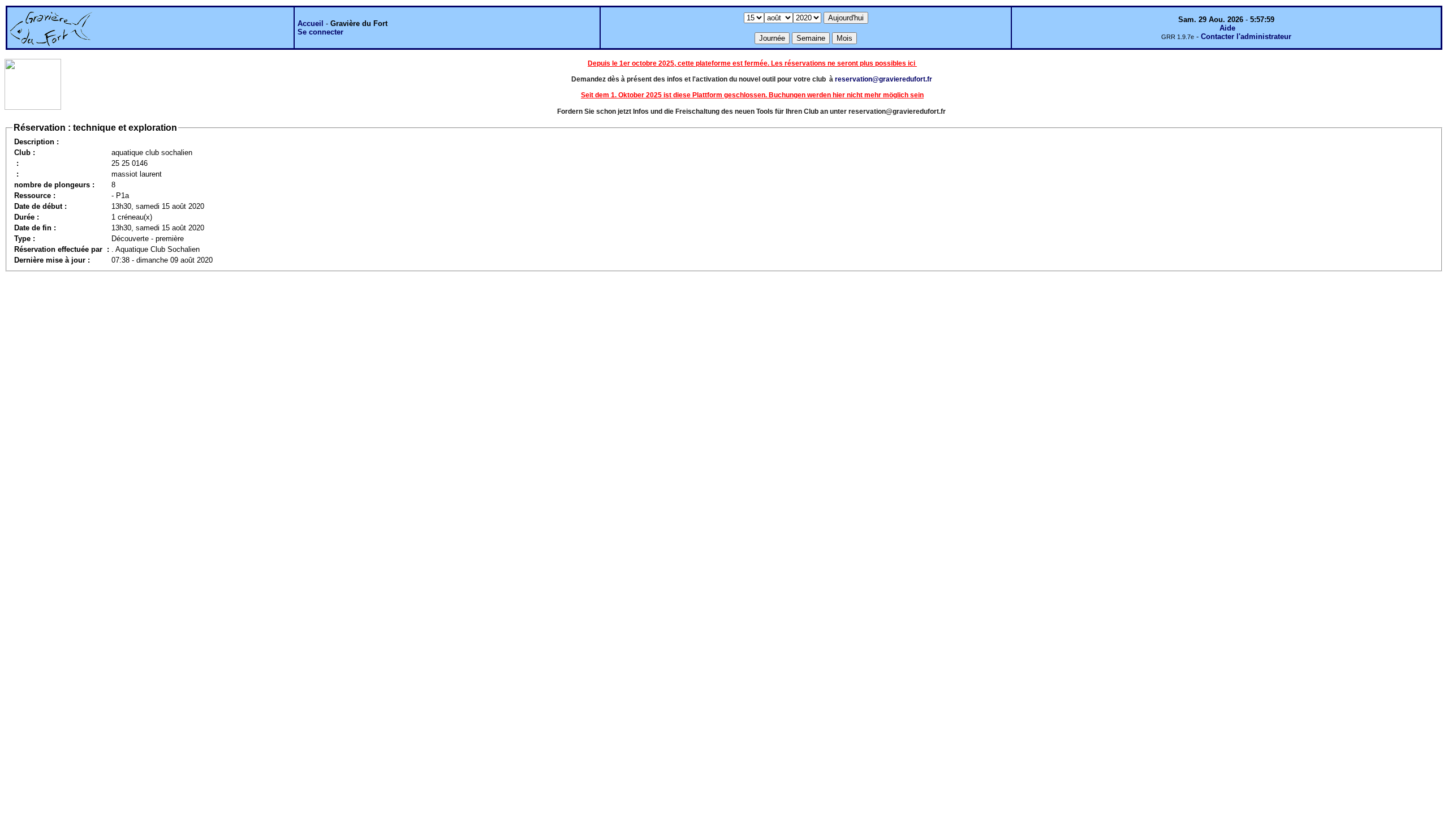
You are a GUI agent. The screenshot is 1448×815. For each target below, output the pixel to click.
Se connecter (320, 32)
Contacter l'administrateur (1246, 36)
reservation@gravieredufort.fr (883, 79)
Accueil (311, 23)
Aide (1227, 28)
